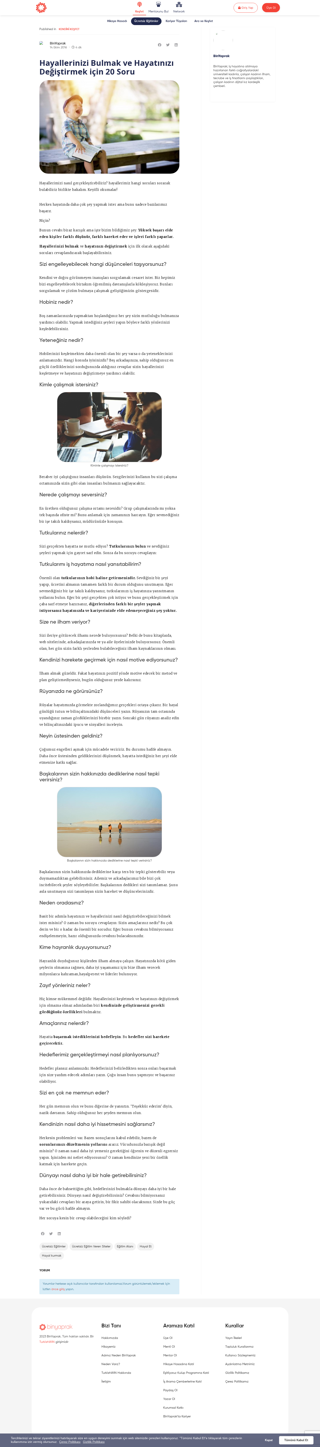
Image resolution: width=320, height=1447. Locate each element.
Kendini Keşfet (69, 29)
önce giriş (58, 1289)
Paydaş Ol (170, 1390)
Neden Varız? (110, 1364)
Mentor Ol (170, 1355)
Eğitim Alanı (125, 1246)
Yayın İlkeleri (233, 1338)
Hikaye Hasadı (117, 21)
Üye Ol (271, 7)
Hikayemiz (108, 1346)
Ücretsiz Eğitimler (146, 21)
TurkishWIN (47, 1342)
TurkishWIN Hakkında (116, 1372)
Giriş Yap (249, 7)
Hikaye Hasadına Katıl (178, 1364)
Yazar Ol (169, 1399)
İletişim (106, 1381)
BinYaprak (58, 43)
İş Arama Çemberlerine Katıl (182, 1381)
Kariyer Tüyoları (176, 21)
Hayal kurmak (51, 1255)
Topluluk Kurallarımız (239, 1346)
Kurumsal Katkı (173, 1407)
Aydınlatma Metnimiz (240, 1364)
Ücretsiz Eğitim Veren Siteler (91, 1246)
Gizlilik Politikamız (237, 1372)
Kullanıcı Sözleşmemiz (240, 1355)
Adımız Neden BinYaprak (118, 1355)
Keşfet (139, 11)
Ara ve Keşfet (203, 21)
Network (179, 11)
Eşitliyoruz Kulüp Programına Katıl (186, 1372)
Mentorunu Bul (158, 11)
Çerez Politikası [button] (70, 1442)
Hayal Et (146, 1246)
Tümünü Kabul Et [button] (296, 1440)
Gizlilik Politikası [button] (94, 1442)
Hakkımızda (109, 1338)
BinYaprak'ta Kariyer (177, 1416)
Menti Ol (169, 1346)
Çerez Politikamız (237, 1381)
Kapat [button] (269, 1440)
